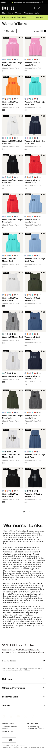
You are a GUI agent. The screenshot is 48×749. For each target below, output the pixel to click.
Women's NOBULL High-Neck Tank (12, 63)
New (4, 13)
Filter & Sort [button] (10, 31)
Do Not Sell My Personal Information (35, 727)
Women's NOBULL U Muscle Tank (11, 456)
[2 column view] (44, 31)
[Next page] (30, 512)
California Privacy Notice (9, 727)
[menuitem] (4, 13)
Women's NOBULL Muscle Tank (32, 63)
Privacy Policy (8, 723)
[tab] (3, 59)
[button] (43, 2)
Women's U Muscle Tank (12, 337)
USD (12, 741)
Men (10, 13)
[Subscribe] (43, 660)
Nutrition (28, 13)
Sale (37, 13)
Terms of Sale (32, 723)
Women (18, 13)
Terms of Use (7, 731)
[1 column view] (41, 31)
